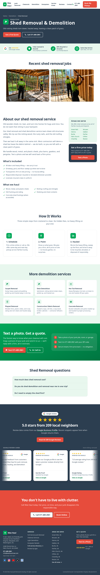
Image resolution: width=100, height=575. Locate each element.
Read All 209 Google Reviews (50, 440)
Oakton (85, 132)
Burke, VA (55, 546)
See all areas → (57, 562)
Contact (69, 4)
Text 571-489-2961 (15, 350)
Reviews (62, 4)
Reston (85, 139)
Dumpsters (45, 4)
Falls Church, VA (57, 551)
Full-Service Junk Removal (36, 535)
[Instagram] (9, 560)
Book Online (61, 515)
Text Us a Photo (85, 542)
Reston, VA (55, 559)
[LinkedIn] (22, 560)
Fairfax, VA (55, 548)
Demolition (35, 4)
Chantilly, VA (56, 557)
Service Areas (53, 4)
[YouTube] (13, 560)
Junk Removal (17, 4)
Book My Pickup (87, 4)
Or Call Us (36, 350)
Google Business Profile (47, 430)
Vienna (73, 132)
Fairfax (85, 134)
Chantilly (74, 139)
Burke (73, 134)
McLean (85, 129)
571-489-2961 (77, 4)
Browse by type (33, 548)
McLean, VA (55, 538)
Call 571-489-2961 (33, 35)
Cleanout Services (33, 538)
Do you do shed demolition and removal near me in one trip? (41, 386)
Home (5, 16)
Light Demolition (33, 540)
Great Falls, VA (56, 535)
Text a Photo (83, 157)
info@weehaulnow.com (10, 553)
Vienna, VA (55, 540)
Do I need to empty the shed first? (30, 393)
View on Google (33, 478)
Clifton (85, 136)
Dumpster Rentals (33, 543)
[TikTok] (17, 560)
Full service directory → (35, 546)
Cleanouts (26, 4)
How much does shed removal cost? (30, 379)
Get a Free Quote (12, 35)
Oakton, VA (55, 543)
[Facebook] (4, 560)
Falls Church (75, 136)
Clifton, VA (55, 554)
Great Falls (74, 129)
